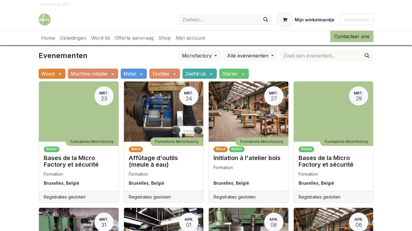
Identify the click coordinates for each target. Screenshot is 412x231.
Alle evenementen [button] (248, 56)
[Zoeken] (265, 19)
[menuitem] (48, 38)
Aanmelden (356, 20)
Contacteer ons (351, 36)
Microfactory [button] (197, 56)
